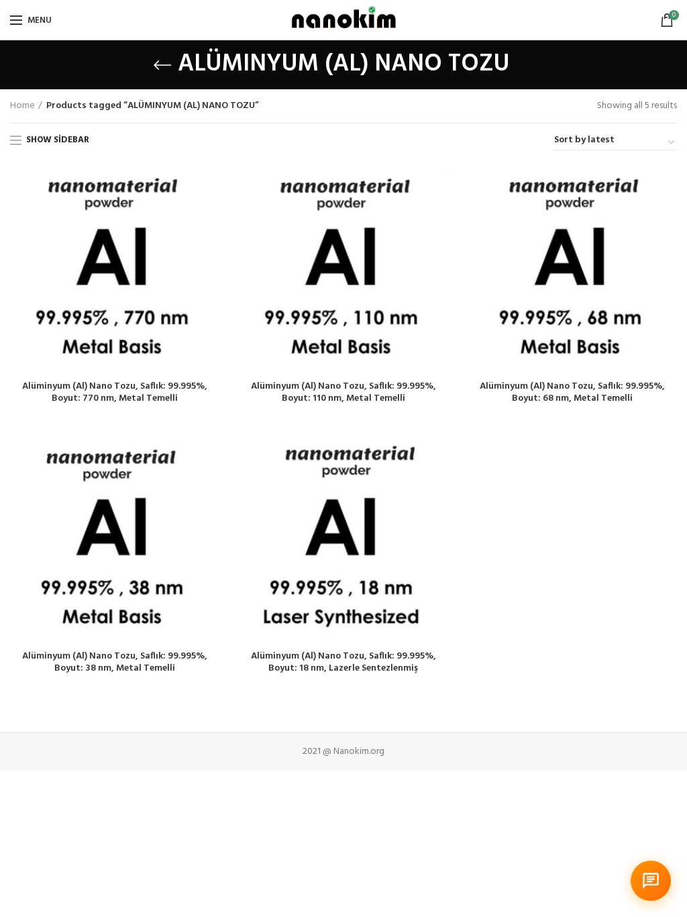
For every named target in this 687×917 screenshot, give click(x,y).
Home (22, 106)
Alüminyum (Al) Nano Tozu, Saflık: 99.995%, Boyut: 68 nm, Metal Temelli (572, 393)
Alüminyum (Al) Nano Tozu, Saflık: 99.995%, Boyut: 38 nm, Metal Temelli (114, 662)
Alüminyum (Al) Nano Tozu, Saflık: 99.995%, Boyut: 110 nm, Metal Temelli (343, 393)
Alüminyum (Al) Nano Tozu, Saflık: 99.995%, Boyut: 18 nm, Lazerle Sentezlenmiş (343, 662)
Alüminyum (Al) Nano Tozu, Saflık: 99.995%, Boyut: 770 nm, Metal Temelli (114, 393)
